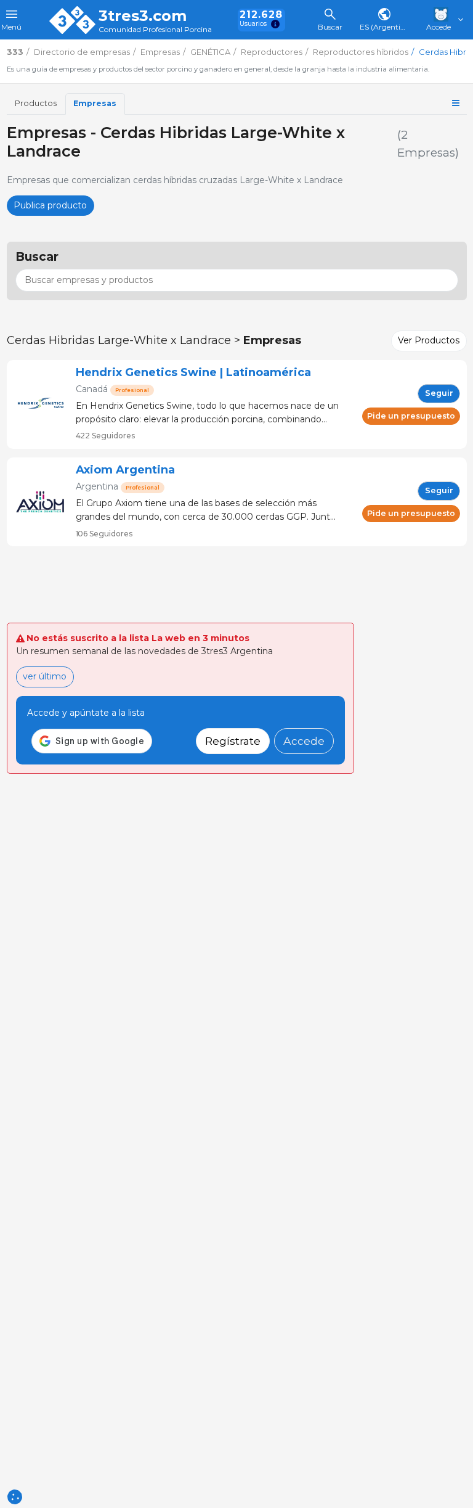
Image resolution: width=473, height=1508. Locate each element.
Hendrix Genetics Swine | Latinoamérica (193, 372)
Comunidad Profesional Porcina (155, 30)
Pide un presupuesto (411, 415)
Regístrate (233, 740)
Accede (304, 740)
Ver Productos (428, 340)
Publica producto (50, 205)
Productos (36, 103)
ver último (45, 676)
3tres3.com (143, 16)
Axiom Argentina (125, 470)
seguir (439, 393)
